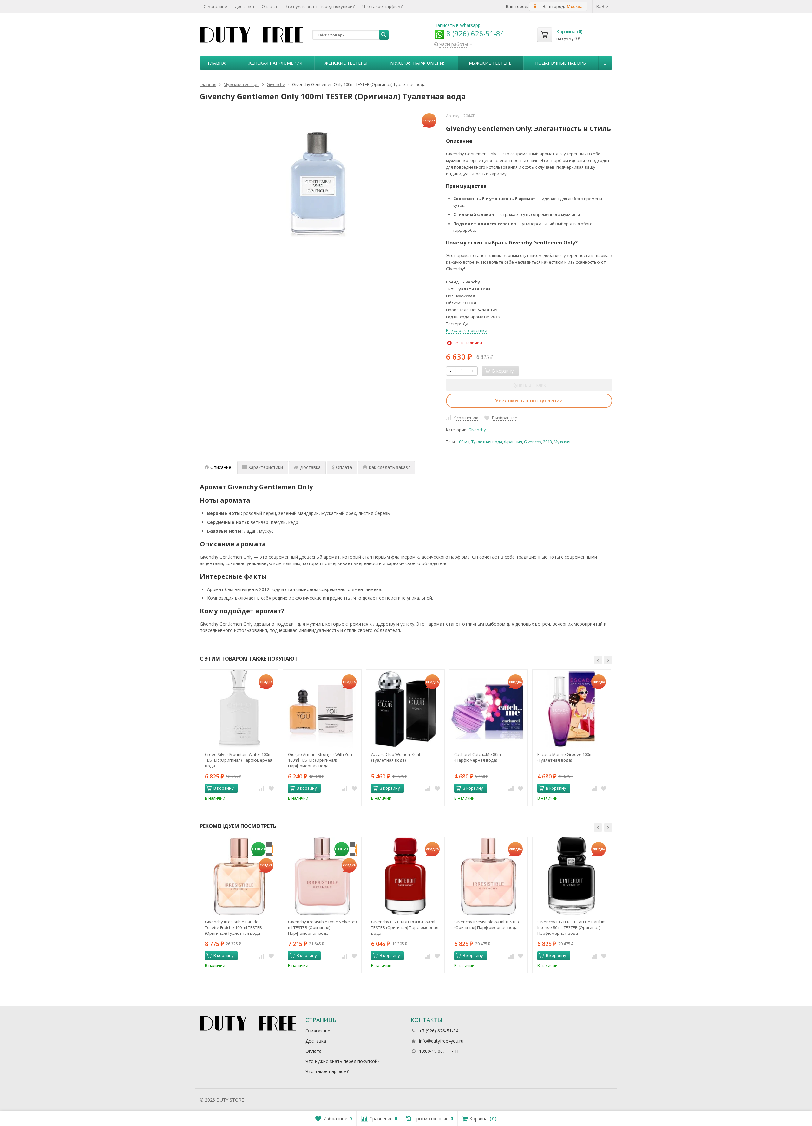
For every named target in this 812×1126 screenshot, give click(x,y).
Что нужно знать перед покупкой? (320, 6)
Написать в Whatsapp (457, 25)
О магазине (215, 6)
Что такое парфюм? (382, 6)
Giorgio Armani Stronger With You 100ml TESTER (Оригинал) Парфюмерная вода (320, 760)
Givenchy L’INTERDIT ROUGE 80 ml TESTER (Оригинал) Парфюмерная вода (404, 927)
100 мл (463, 442)
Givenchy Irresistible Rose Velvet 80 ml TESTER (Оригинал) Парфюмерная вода (322, 927)
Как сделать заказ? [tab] (389, 467)
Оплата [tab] (344, 467)
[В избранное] (271, 788)
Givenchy (477, 430)
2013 (547, 442)
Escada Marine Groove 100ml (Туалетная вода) (565, 757)
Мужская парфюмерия (418, 63)
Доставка (244, 6)
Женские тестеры (346, 63)
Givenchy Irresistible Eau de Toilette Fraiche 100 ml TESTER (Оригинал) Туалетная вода (233, 927)
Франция (513, 442)
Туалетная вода (486, 442)
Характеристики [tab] (265, 467)
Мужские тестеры (491, 63)
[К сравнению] (261, 788)
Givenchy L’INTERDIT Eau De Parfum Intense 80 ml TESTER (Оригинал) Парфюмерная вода (571, 927)
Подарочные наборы (561, 63)
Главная (218, 63)
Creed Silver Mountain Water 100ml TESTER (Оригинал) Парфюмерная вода (238, 760)
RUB (600, 6)
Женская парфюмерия (275, 63)
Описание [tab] (220, 467)
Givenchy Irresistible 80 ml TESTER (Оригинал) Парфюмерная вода (486, 924)
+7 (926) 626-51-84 (438, 1031)
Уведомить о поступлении (529, 400)
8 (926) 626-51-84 (474, 33)
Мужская (562, 442)
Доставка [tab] (310, 467)
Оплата (269, 6)
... (605, 63)
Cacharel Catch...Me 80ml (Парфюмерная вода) (478, 757)
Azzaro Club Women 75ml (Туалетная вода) (395, 757)
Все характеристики (466, 330)
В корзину (223, 788)
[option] (239, 737)
